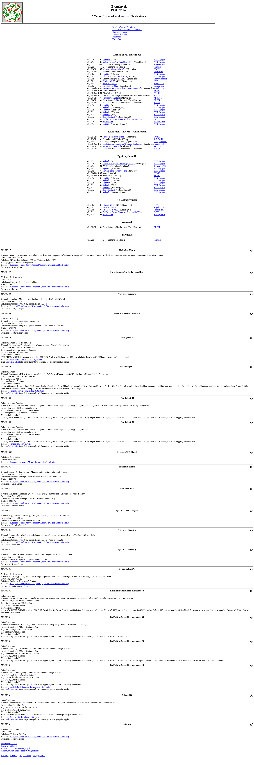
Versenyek (116, 37)
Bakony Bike (159, 122)
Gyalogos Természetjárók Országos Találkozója (122, 88)
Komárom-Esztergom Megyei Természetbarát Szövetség (33, 462)
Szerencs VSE (160, 64)
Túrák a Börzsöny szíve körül (115, 76)
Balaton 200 (108, 122)
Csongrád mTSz (160, 79)
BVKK (157, 91)
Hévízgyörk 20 (109, 81)
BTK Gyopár (159, 60)
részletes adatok (13, 362)
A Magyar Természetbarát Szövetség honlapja (20, 751)
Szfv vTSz (158, 95)
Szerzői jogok (16, 755)
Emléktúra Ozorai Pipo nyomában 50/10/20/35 (122, 119)
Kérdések (27, 755)
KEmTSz (158, 98)
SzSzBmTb (158, 71)
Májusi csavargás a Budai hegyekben (118, 62)
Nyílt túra (106, 60)
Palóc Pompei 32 (110, 83)
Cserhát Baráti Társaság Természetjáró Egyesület (30, 687)
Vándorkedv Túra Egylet (20, 444)
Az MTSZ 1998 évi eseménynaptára (16, 748)
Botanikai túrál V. (110, 117)
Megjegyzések (39, 755)
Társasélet (116, 39)
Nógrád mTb (159, 83)
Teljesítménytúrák (119, 34)
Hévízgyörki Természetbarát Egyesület (26, 359)
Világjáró (157, 67)
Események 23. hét (9, 746)
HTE (156, 81)
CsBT (156, 119)
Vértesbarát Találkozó (112, 98)
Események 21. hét (9, 743)
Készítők (4, 755)
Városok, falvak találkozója (114, 69)
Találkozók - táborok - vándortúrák (127, 29)
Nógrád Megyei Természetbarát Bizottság (27, 391)
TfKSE (157, 69)
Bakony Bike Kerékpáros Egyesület (25, 717)
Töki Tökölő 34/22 (110, 86)
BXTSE (157, 100)
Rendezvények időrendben (123, 27)
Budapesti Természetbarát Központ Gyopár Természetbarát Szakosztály (39, 265)
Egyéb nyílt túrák (119, 32)
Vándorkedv (159, 86)
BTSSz (157, 102)
